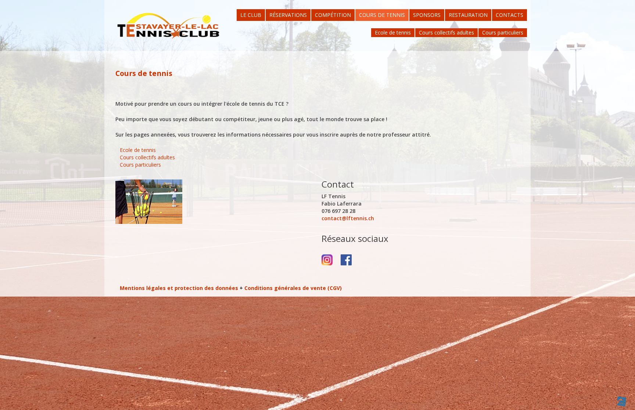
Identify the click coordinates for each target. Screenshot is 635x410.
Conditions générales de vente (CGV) (293, 287)
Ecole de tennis (393, 32)
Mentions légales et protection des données (179, 287)
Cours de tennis (382, 14)
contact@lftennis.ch (348, 218)
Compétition (333, 14)
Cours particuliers (502, 32)
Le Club (250, 14)
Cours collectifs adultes (446, 32)
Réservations (288, 14)
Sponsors (427, 14)
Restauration (468, 14)
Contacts (509, 14)
